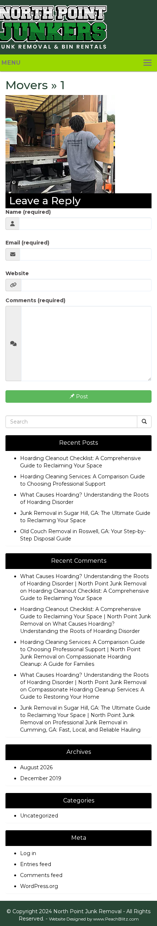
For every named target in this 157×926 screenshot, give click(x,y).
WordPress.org (39, 886)
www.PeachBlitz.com (116, 919)
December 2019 (40, 778)
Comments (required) (35, 300)
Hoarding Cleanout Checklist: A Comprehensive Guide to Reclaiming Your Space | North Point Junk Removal (85, 616)
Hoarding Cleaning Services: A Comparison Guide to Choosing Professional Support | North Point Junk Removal (82, 649)
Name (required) (28, 212)
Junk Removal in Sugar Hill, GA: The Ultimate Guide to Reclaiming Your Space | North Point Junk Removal (85, 715)
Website (17, 273)
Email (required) (27, 242)
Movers (26, 85)
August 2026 (36, 767)
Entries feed (35, 864)
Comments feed (41, 875)
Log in (28, 853)
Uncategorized (39, 815)
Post (81, 396)
